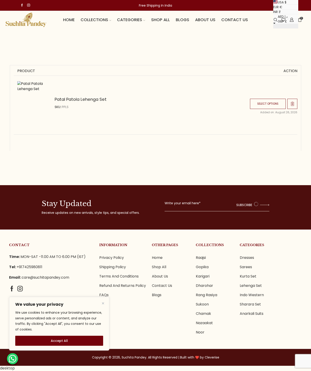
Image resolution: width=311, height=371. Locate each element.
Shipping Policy (112, 267)
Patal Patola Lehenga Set (81, 99)
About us (205, 20)
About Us (160, 276)
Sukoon (202, 304)
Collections (94, 20)
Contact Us (234, 20)
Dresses (247, 257)
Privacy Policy (111, 257)
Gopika (202, 267)
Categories (129, 20)
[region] (59, 324)
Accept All (59, 340)
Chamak (203, 313)
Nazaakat (204, 323)
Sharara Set (250, 304)
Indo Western (252, 295)
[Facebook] (21, 5)
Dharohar (204, 285)
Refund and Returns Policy (122, 285)
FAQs (104, 295)
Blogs (182, 20)
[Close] (103, 303)
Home (69, 20)
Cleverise (212, 357)
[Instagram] (28, 5)
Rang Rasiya (206, 295)
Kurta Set (248, 276)
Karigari (202, 276)
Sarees (246, 267)
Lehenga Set (251, 285)
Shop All (160, 20)
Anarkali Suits (251, 313)
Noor (200, 332)
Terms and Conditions (119, 276)
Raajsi (201, 257)
